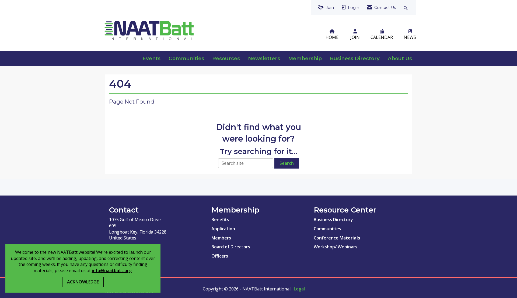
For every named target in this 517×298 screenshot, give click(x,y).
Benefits (220, 219)
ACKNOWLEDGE (83, 282)
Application (223, 229)
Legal (299, 289)
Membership (305, 58)
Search (287, 163)
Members (221, 238)
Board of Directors (230, 247)
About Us (400, 58)
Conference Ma (331, 238)
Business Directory (355, 58)
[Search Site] (406, 7)
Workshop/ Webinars (335, 247)
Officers (219, 256)
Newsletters (264, 58)
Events (151, 58)
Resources (226, 58)
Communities (186, 58)
